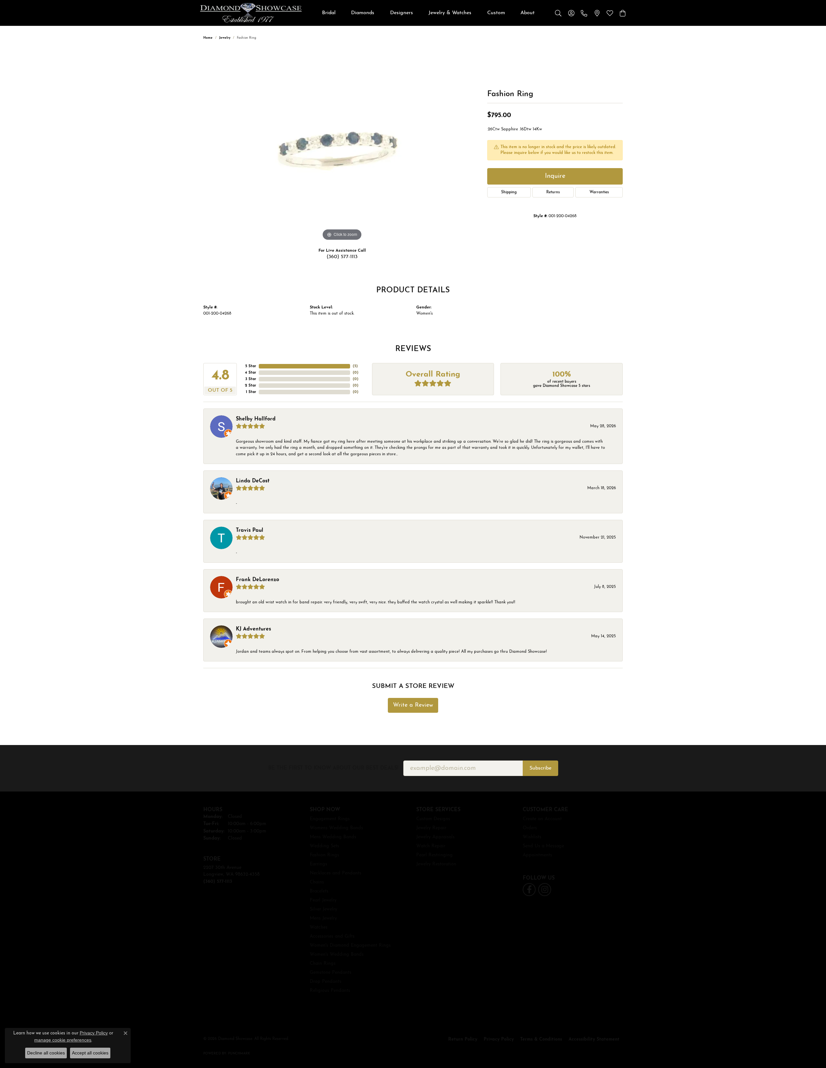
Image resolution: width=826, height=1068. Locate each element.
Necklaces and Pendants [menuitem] (335, 873)
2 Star (250, 386)
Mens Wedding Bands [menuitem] (333, 837)
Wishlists (532, 837)
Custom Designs (433, 819)
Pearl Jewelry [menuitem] (323, 900)
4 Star (250, 373)
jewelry (224, 38)
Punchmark (239, 1053)
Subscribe (540, 768)
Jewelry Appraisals (435, 837)
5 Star (250, 366)
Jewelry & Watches (449, 12)
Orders (530, 828)
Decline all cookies (46, 1052)
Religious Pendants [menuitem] (330, 990)
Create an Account (542, 819)
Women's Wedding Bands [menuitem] (337, 954)
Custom (496, 12)
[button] (558, 12)
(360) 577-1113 (342, 256)
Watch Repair (430, 846)
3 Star (250, 379)
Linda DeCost (252, 481)
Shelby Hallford (256, 419)
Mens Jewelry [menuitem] (323, 918)
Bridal (329, 12)
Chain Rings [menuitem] (323, 963)
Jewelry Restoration (436, 864)
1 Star (251, 392)
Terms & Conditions (541, 1039)
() (355, 366)
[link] (584, 12)
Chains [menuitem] (317, 882)
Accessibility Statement (594, 1039)
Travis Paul (249, 530)
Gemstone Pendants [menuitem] (330, 972)
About (527, 12)
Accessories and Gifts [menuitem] (332, 936)
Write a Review (413, 705)
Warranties (599, 192)
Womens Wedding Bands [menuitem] (336, 828)
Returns (553, 192)
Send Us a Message (543, 846)
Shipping (509, 192)
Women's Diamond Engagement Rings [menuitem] (350, 945)
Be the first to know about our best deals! (333, 768)
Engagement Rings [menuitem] (330, 819)
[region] (342, 145)
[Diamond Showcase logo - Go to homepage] (251, 13)
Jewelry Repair (431, 828)
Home (208, 38)
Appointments (537, 855)
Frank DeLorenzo (257, 579)
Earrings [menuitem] (318, 864)
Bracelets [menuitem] (319, 891)
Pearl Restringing (434, 855)
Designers (401, 12)
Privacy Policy (499, 1039)
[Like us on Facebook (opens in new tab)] (529, 889)
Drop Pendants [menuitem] (325, 981)
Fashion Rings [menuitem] (324, 855)
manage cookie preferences (62, 1040)
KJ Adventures (253, 629)
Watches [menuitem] (318, 927)
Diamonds (362, 12)
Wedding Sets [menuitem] (324, 846)
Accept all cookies (90, 1052)
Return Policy (462, 1039)
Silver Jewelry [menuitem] (323, 909)
